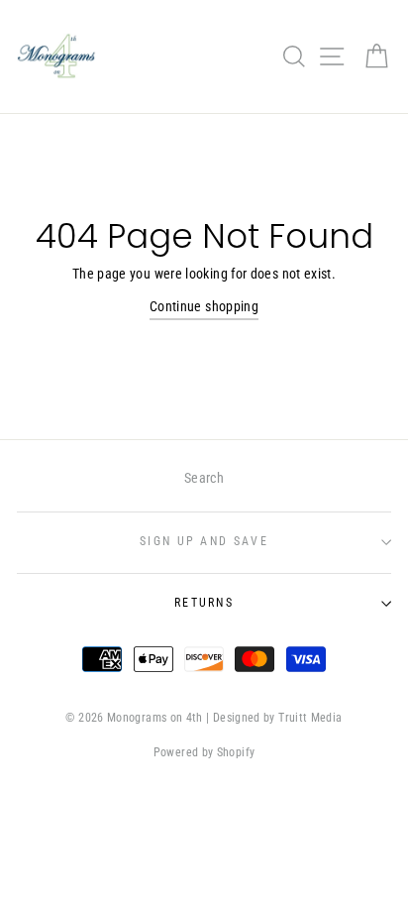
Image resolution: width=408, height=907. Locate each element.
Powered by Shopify (204, 752)
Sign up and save (204, 541)
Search (204, 478)
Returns (204, 603)
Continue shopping (204, 306)
